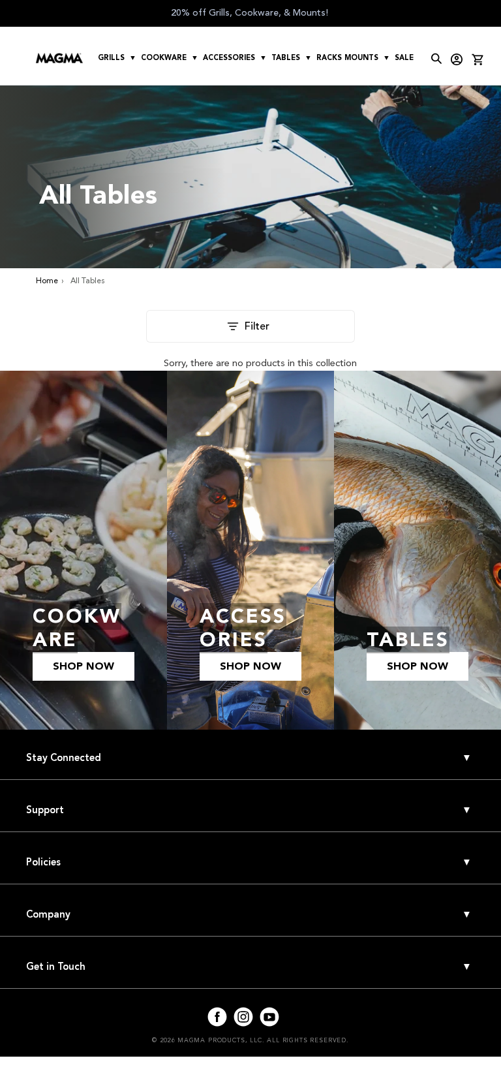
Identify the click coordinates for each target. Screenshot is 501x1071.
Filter (257, 326)
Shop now (83, 666)
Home (47, 280)
